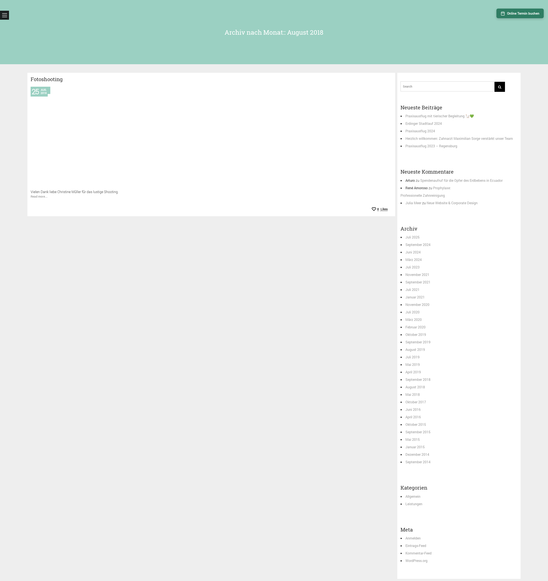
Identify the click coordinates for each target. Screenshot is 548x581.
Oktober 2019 (415, 334)
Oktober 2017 (415, 402)
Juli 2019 (412, 357)
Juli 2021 (412, 289)
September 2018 (417, 379)
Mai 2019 (412, 364)
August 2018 (415, 387)
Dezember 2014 (417, 454)
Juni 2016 (413, 409)
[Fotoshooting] (211, 135)
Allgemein (412, 496)
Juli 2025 (412, 237)
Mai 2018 (412, 394)
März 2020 (413, 319)
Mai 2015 (412, 439)
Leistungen (413, 504)
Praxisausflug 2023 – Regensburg (431, 146)
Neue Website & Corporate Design (452, 203)
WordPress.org (416, 560)
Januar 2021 (415, 297)
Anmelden (413, 538)
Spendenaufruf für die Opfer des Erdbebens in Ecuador (461, 180)
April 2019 (413, 372)
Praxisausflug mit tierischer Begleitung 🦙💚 (439, 116)
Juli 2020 (412, 312)
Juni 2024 (413, 252)
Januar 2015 (415, 447)
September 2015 (417, 432)
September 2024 (417, 244)
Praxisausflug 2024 (420, 131)
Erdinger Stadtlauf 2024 (423, 123)
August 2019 (415, 349)
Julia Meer (413, 203)
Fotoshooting (47, 79)
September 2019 (417, 342)
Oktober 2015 (415, 424)
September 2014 (417, 462)
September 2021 (417, 282)
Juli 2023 (412, 267)
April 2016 (413, 417)
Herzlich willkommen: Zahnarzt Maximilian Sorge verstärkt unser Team (459, 138)
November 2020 (417, 304)
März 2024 (413, 259)
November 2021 (417, 274)
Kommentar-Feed (418, 553)
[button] (4, 15)
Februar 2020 (415, 327)
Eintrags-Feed (415, 545)
